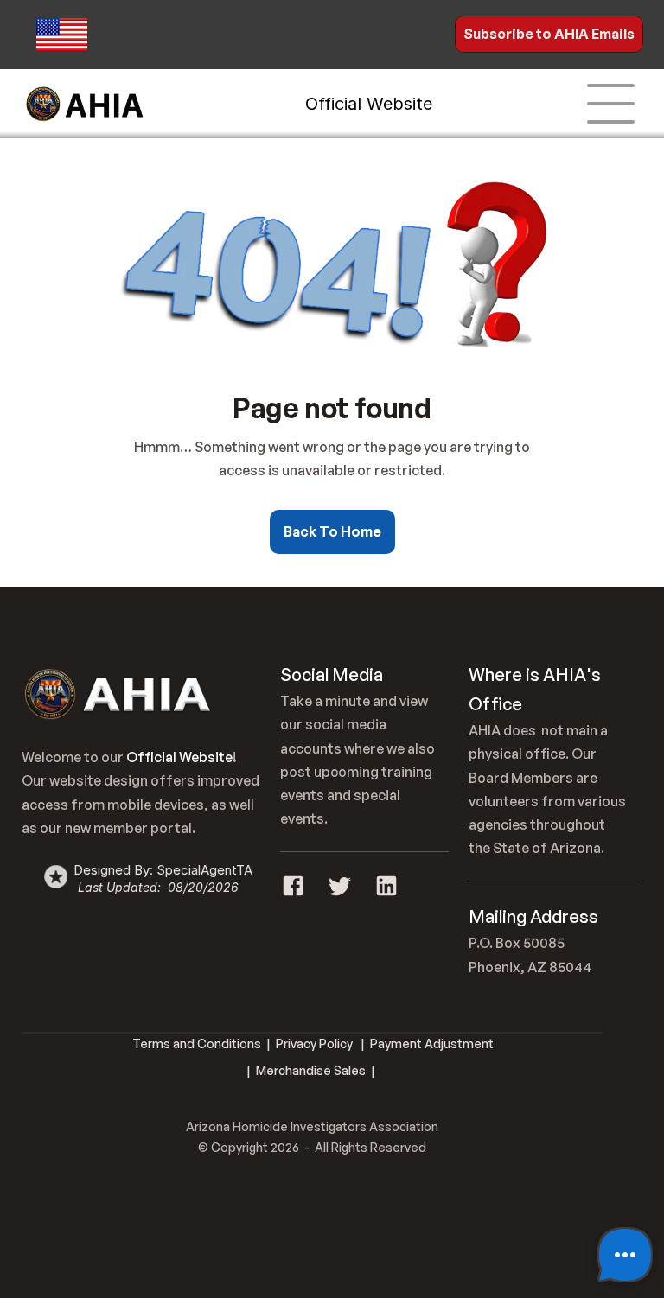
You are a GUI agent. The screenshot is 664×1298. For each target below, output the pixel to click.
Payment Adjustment (432, 1043)
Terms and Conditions (196, 1043)
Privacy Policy (314, 1043)
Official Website (368, 103)
